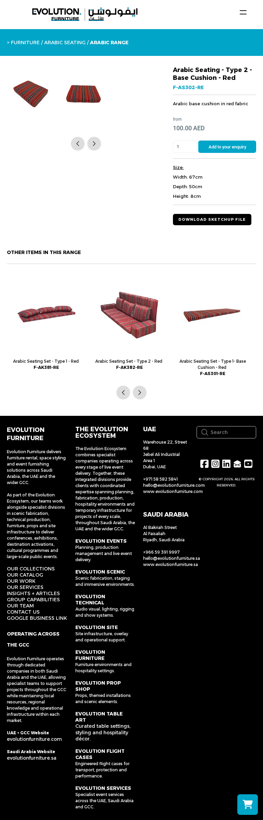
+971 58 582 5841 (160, 479)
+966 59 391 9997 (161, 552)
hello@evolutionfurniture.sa (171, 558)
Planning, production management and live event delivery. (103, 553)
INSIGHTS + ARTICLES (33, 593)
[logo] (84, 14)
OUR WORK (21, 581)
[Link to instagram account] (215, 463)
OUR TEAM (20, 606)
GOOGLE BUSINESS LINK (37, 618)
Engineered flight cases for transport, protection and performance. (102, 770)
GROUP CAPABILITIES (33, 599)
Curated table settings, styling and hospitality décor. (102, 732)
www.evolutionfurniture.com (173, 491)
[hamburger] (243, 12)
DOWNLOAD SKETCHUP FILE (212, 219)
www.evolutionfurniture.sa (170, 564)
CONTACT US (23, 612)
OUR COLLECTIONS (31, 569)
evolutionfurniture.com (34, 739)
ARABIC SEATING (65, 42)
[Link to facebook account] (204, 463)
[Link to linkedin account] (226, 463)
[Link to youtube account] (248, 463)
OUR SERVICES (25, 587)
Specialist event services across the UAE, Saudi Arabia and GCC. (104, 800)
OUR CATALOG (25, 575)
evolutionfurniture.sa (32, 758)
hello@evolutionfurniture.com (174, 485)
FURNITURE (25, 42)
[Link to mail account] (237, 463)
